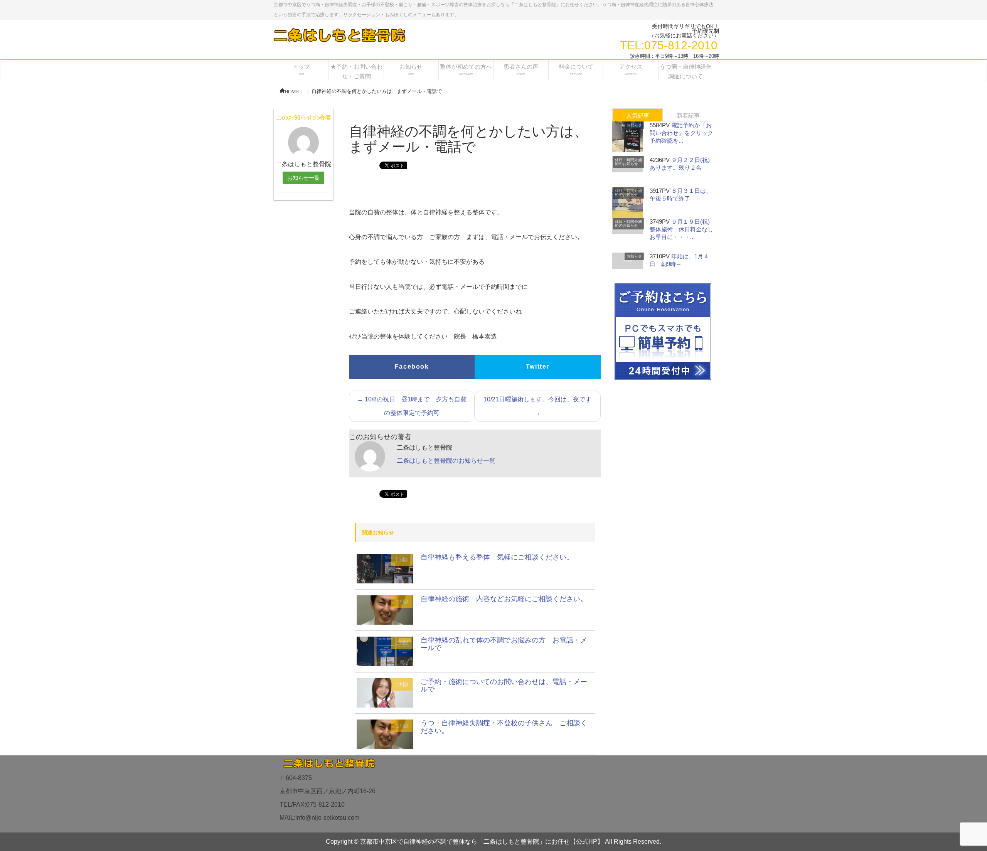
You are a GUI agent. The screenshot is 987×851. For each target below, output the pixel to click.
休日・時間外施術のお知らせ (628, 162)
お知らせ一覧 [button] (303, 178)
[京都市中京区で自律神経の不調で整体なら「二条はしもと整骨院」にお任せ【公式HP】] (339, 35)
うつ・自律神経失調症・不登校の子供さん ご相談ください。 (504, 727)
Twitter (537, 366)
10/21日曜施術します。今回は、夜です (537, 406)
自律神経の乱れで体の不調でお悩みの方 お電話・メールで (504, 644)
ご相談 (402, 560)
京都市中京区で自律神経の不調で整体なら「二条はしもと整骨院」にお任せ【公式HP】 (481, 841)
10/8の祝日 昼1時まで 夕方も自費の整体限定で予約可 (412, 406)
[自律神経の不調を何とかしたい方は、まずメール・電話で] (385, 568)
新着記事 (688, 115)
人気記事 (637, 115)
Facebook (412, 366)
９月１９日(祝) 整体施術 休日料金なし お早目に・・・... (684, 229)
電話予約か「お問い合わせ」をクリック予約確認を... (681, 133)
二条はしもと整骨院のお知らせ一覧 (446, 460)
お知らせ (634, 125)
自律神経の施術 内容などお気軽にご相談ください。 (504, 599)
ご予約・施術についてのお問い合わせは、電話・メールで (504, 685)
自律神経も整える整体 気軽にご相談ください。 (497, 557)
